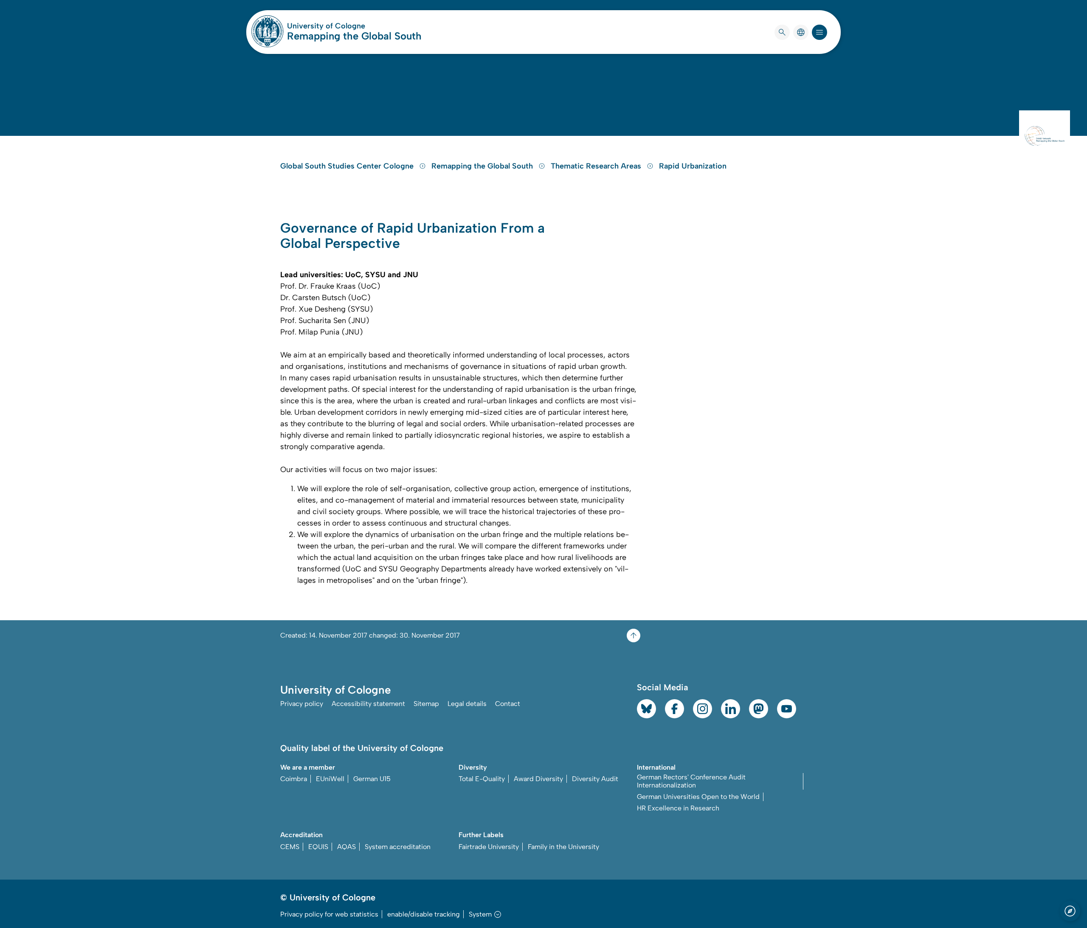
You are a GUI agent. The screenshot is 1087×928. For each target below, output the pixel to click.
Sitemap (426, 704)
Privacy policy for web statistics (329, 914)
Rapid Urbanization (693, 166)
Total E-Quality (482, 779)
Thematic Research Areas (597, 166)
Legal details (467, 704)
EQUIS (318, 847)
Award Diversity (538, 779)
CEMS (289, 847)
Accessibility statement (368, 704)
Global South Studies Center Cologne (348, 166)
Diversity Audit (595, 779)
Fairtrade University (489, 847)
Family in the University (563, 847)
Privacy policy (301, 704)
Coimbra (293, 779)
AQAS (346, 847)
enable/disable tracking (423, 914)
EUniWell (330, 779)
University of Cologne (354, 26)
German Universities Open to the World (698, 797)
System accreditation (398, 847)
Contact (507, 704)
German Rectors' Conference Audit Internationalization (691, 781)
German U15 (372, 779)
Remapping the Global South (354, 36)
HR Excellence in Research (678, 808)
